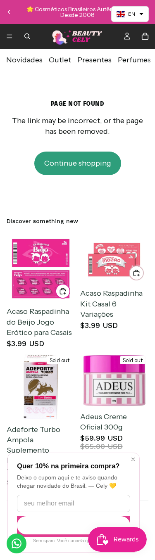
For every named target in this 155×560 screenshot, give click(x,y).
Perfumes (134, 59)
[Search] (27, 36)
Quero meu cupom (73, 525)
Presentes (94, 59)
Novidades (24, 59)
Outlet (60, 59)
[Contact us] (16, 543)
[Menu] (9, 36)
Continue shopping (77, 163)
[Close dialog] (133, 459)
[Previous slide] (9, 12)
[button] (130, 14)
